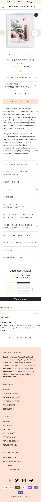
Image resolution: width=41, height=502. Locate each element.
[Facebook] (10, 482)
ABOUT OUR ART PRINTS (16, 164)
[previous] (2, 32)
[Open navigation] (3, 6)
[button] (17, 67)
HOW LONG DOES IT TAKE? (18, 235)
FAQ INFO (7, 429)
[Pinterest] (31, 482)
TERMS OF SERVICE (11, 441)
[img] (5, 314)
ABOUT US (7, 425)
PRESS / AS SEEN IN (11, 469)
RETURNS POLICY (10, 445)
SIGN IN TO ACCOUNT (11, 397)
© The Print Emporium (20, 497)
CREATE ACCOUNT (10, 393)
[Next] (35, 53)
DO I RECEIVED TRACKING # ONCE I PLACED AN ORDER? (18, 216)
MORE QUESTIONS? (13, 257)
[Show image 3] (14, 54)
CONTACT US (8, 409)
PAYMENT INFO (9, 405)
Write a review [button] (20, 299)
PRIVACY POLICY (9, 437)
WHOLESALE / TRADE (11, 401)
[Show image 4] (16, 54)
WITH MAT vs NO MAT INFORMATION (15, 173)
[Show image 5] (19, 54)
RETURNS (8, 250)
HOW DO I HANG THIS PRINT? (19, 242)
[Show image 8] (26, 54)
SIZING (7, 189)
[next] (38, 32)
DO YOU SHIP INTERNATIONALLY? (13, 206)
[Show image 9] (28, 54)
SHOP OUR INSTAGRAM (12, 461)
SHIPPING (8, 197)
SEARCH (6, 389)
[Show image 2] (12, 54)
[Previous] (5, 53)
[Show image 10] (31, 54)
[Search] (34, 7)
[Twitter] (17, 482)
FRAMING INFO (11, 182)
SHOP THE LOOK (9, 457)
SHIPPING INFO (9, 433)
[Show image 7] (24, 54)
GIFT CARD (7, 465)
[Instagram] (24, 482)
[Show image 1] (9, 54)
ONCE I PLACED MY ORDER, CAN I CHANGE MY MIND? (18, 226)
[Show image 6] (21, 54)
